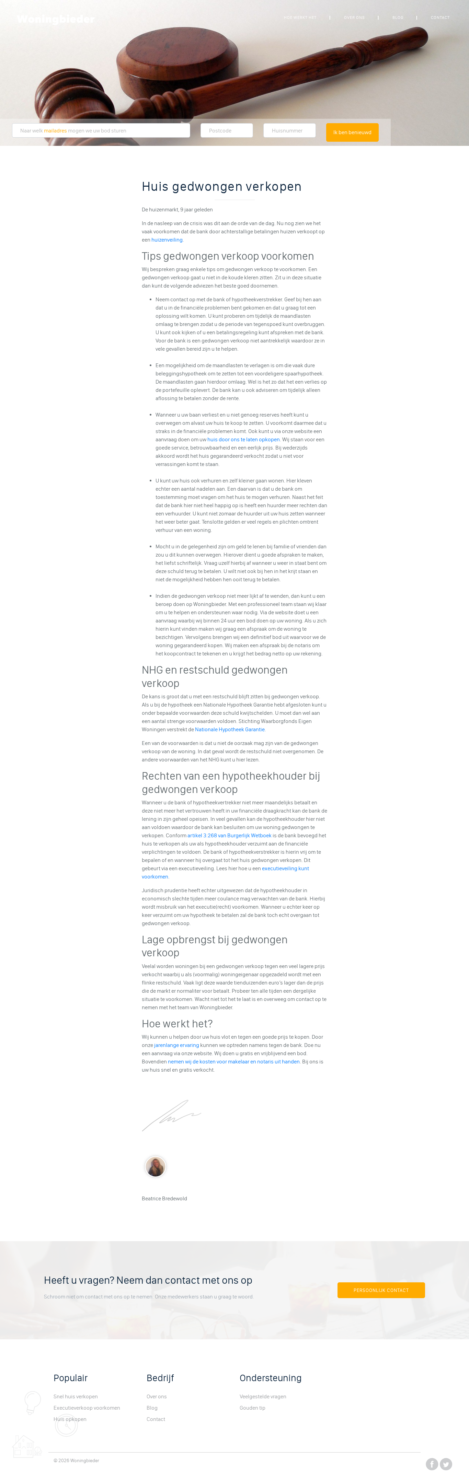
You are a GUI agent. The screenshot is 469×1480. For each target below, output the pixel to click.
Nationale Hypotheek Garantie (230, 729)
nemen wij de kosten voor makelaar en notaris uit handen (234, 1061)
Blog (397, 17)
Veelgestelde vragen (263, 1396)
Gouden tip (252, 1408)
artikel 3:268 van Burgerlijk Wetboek (229, 835)
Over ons (354, 17)
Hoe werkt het (300, 17)
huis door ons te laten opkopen (243, 439)
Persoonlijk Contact (381, 1290)
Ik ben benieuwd (352, 132)
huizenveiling (167, 239)
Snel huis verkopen (76, 1396)
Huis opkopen (70, 1419)
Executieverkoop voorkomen (87, 1408)
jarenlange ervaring (176, 1045)
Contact (440, 17)
